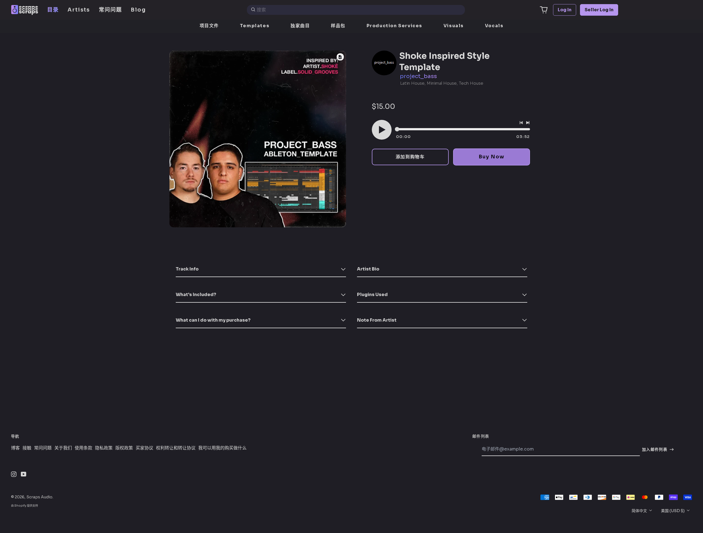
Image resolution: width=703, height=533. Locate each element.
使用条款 (83, 448)
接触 (27, 448)
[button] (544, 10)
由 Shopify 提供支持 (24, 505)
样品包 (338, 26)
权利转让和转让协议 (176, 448)
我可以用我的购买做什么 (222, 448)
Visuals (453, 26)
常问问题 (110, 9)
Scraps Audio (39, 497)
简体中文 (640, 510)
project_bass (418, 76)
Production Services (394, 26)
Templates (254, 26)
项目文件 (209, 26)
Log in (564, 10)
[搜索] (253, 10)
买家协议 (144, 448)
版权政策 (124, 448)
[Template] (340, 56)
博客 (15, 448)
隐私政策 (104, 448)
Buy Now (491, 157)
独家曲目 (300, 26)
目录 (53, 9)
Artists (79, 9)
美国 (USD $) (673, 510)
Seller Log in (599, 10)
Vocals (494, 26)
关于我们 (63, 448)
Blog (138, 9)
